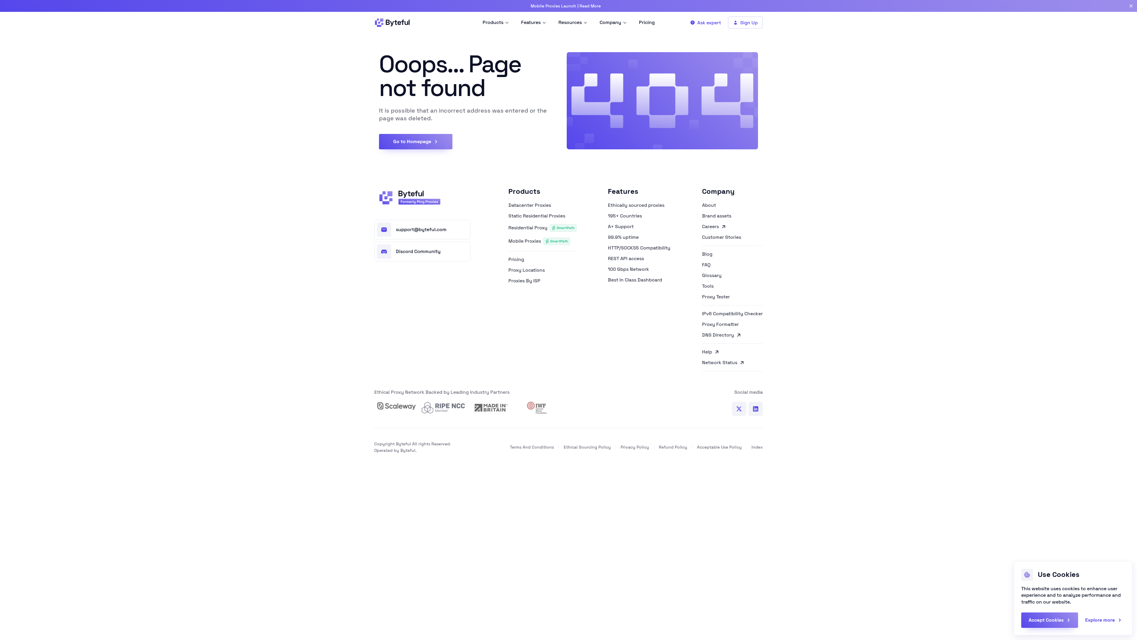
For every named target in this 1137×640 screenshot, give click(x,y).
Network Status (719, 363)
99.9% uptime (623, 237)
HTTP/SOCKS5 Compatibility (639, 248)
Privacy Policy (635, 447)
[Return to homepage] (408, 197)
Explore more (1100, 620)
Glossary (712, 275)
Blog (707, 254)
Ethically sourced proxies (636, 205)
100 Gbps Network (628, 269)
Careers (710, 226)
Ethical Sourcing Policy (587, 447)
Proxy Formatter (720, 324)
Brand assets (716, 216)
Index (757, 447)
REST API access (626, 258)
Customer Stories (721, 237)
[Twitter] (739, 409)
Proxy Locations (526, 270)
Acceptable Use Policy (719, 447)
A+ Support (621, 226)
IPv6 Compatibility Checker (732, 313)
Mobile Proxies (538, 241)
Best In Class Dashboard (635, 280)
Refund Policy (673, 447)
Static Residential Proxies (536, 216)
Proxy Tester (716, 297)
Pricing (516, 259)
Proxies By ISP (524, 281)
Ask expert (709, 23)
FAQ (706, 265)
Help (707, 352)
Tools (708, 286)
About (709, 205)
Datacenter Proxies (529, 205)
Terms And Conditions (532, 447)
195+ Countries (625, 216)
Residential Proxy (541, 228)
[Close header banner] (1131, 6)
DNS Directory (718, 335)
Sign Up (749, 23)
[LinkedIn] (756, 409)
